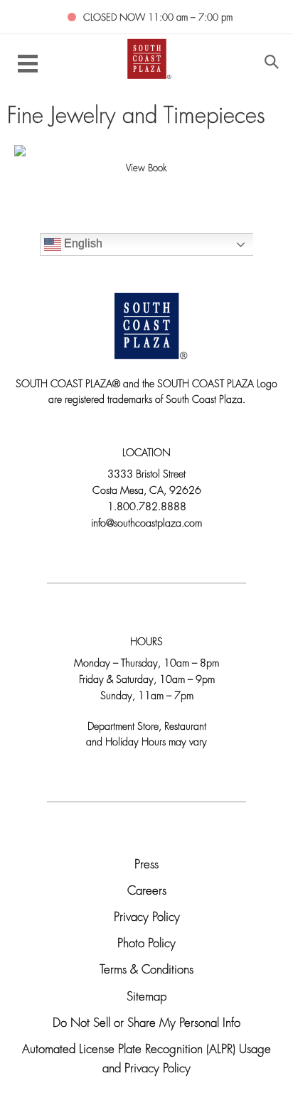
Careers (146, 891)
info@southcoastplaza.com (146, 524)
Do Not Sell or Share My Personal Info (146, 1024)
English (81, 243)
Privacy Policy (147, 918)
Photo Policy (146, 944)
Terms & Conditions (146, 970)
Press (146, 865)
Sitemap (146, 997)
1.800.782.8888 (146, 507)
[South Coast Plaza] (146, 58)
